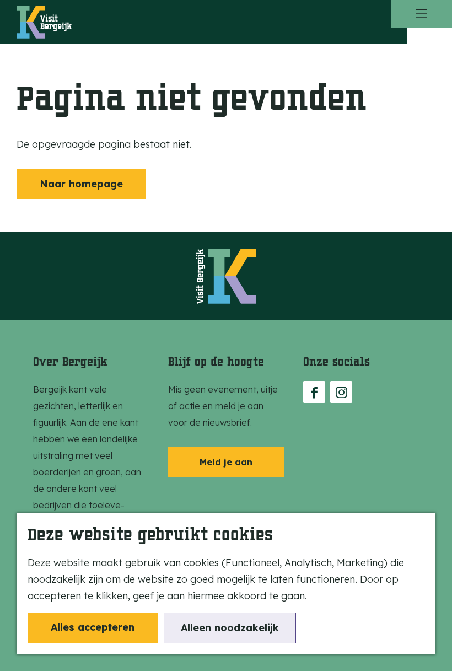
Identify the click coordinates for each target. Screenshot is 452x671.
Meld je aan (226, 462)
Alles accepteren (92, 627)
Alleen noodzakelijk (230, 627)
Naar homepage (81, 184)
